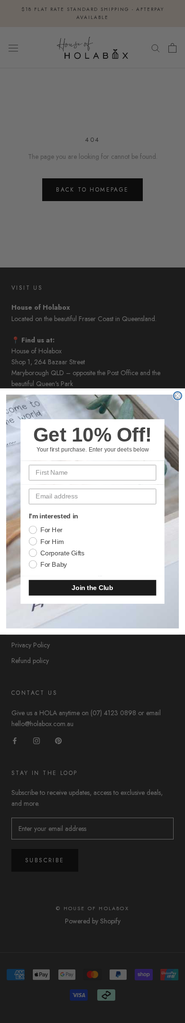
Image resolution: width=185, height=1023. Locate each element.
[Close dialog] (178, 396)
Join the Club (92, 587)
